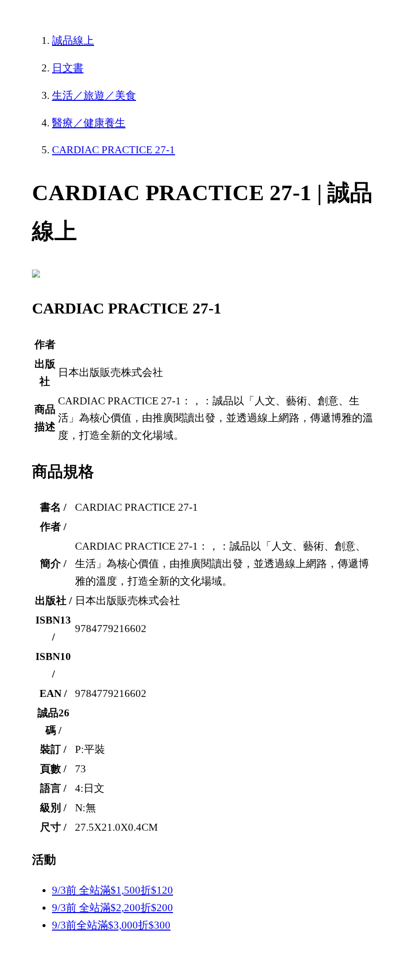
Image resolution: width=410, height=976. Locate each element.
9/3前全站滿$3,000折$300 (111, 925)
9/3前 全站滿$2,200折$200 (112, 907)
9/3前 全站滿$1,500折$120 (112, 890)
